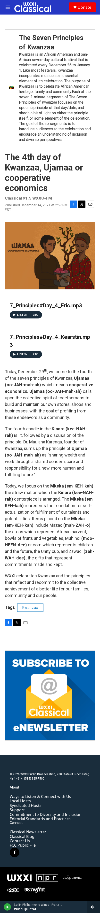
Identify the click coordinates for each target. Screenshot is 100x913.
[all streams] (93, 907)
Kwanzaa (30, 608)
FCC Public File (23, 845)
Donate (84, 7)
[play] (7, 907)
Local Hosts (20, 801)
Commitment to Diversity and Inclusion (46, 814)
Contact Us (20, 840)
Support (17, 809)
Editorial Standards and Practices (40, 818)
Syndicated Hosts (26, 805)
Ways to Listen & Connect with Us (40, 796)
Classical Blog (22, 836)
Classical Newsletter (28, 832)
